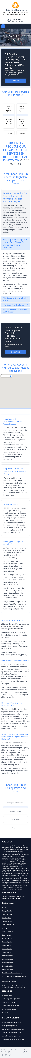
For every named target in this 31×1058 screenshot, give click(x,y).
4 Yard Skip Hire (7, 945)
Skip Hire (5, 907)
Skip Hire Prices (7, 938)
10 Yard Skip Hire (7, 956)
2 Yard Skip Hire (7, 942)
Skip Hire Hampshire (16, 10)
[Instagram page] (6, 1055)
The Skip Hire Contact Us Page (12, 973)
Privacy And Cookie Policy (10, 1006)
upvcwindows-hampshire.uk (11, 1036)
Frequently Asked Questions (11, 999)
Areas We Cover (7, 995)
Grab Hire (5, 928)
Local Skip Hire (7, 914)
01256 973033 (19, 162)
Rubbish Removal (7, 932)
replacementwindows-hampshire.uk (14, 1039)
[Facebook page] (2, 1055)
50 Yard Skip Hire (7, 969)
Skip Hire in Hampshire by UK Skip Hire (14, 976)
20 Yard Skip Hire (7, 966)
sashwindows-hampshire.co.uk (12, 1022)
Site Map (5, 1012)
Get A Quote (16, 81)
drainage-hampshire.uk (9, 1026)
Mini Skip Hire (6, 918)
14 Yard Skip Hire (7, 963)
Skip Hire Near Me (8, 925)
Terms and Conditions (9, 1009)
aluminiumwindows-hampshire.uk (13, 1029)
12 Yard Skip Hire (7, 959)
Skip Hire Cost (6, 935)
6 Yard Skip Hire (7, 949)
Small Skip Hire (7, 921)
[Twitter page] (10, 1055)
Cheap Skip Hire (7, 911)
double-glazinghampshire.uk (11, 1032)
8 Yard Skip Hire (7, 952)
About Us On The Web (9, 1002)
